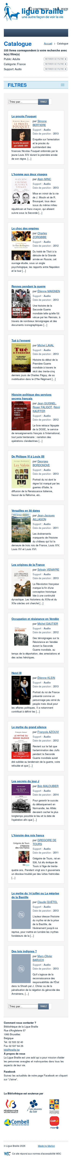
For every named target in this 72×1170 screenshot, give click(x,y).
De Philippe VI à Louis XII (28, 456)
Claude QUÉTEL (47, 902)
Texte (64, 9)
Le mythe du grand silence (29, 727)
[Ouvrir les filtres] (36, 85)
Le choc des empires (25, 228)
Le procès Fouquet (24, 116)
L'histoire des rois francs (28, 835)
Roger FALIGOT (42, 407)
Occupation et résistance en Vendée (35, 619)
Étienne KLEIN (46, 678)
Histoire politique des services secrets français (31, 396)
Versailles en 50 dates (26, 510)
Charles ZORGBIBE (40, 235)
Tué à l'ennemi (21, 340)
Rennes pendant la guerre (29, 286)
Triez (43, 102)
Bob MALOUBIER (48, 786)
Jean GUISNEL (46, 403)
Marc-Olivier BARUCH (42, 958)
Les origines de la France (28, 565)
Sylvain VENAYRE (48, 569)
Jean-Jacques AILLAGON (44, 517)
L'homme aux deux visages (29, 174)
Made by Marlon (46, 1145)
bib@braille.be (12, 1050)
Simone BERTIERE (40, 123)
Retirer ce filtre (54, 59)
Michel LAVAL (45, 345)
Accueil (48, 43)
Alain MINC (44, 179)
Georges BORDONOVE (41, 463)
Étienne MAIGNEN (48, 291)
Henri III (17, 673)
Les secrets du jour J (25, 781)
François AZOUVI (48, 732)
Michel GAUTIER (47, 623)
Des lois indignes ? (24, 951)
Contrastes (41, 9)
